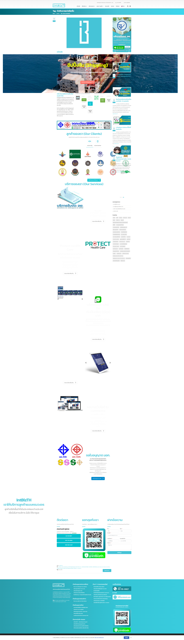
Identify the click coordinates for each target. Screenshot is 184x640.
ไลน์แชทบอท (123, 260)
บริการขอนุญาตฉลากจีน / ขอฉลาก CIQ (80, 611)
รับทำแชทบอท (115, 248)
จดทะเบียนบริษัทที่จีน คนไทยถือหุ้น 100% (81, 607)
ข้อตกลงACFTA (115, 229)
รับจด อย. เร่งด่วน (106, 567)
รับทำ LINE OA (122, 246)
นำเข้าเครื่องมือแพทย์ (71, 567)
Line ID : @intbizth (127, 2)
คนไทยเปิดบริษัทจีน (122, 229)
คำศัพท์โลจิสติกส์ (124, 232)
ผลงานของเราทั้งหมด (85, 496)
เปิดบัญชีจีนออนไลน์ (116, 260)
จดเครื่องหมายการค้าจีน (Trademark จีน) (81, 615)
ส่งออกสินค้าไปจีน (116, 251)
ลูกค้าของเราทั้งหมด (93, 180)
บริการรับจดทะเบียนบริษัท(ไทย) (79, 592)
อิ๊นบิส (72, 568)
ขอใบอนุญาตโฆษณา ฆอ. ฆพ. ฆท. (79, 588)
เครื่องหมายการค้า (125, 253)
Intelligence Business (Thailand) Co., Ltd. (105, 2)
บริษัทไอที (90, 567)
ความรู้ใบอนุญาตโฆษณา (117, 206)
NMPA (114, 224)
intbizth (59, 567)
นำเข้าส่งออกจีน (115, 241)
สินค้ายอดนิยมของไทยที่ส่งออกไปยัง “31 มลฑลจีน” (123, 100)
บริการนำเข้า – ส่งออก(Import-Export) (80, 622)
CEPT (117, 217)
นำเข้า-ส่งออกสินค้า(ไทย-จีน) (118, 208)
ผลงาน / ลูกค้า (99, 6)
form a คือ (125, 217)
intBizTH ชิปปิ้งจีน (102, 100)
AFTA (114, 217)
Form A (120, 217)
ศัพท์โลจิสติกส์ (126, 248)
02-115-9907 (119, 2)
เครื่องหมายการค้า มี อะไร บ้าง (118, 256)
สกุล (121, 528)
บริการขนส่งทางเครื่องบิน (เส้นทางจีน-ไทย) (81, 628)
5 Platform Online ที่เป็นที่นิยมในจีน (123, 128)
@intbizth (84, 99)
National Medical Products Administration (120, 222)
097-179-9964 (90, 111)
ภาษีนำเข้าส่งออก (116, 244)
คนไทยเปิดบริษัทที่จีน (116, 232)
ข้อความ (108, 543)
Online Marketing (64, 567)
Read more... (107, 570)
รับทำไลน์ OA (121, 248)
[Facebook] (128, 6)
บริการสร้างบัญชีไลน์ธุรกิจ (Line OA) (100, 588)
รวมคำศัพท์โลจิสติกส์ (123, 244)
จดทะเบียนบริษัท (124, 234)
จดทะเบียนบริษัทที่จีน (116, 236)
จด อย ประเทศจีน (116, 239)
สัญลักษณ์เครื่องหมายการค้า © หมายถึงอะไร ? (123, 159)
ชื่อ (107, 528)
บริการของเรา (91, 6)
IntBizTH (61, 565)
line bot (122, 220)
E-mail (108, 533)
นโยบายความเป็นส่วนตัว (99, 637)
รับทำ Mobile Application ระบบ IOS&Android (102, 596)
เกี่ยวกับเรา (84, 6)
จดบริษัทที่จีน (123, 236)
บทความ (112, 6)
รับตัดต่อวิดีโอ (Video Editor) (99, 586)
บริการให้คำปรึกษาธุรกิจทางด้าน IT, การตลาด (101, 602)
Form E (129, 217)
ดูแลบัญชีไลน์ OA (123, 239)
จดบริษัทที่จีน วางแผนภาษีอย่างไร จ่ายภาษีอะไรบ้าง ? (123, 75)
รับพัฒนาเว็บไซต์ (60, 568)
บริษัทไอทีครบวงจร (96, 567)
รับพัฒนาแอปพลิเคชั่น (67, 568)
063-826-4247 (84, 106)
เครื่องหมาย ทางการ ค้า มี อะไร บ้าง (119, 258)
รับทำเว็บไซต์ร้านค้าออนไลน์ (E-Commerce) (101, 592)
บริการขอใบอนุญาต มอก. (78, 590)
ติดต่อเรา (117, 6)
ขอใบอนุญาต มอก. (97, 478)
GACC (114, 220)
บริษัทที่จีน (128, 241)
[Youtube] (130, 6)
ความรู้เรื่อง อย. (116, 204)
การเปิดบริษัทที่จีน (116, 227)
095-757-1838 (108, 100)
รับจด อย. (101, 567)
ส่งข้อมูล (119, 552)
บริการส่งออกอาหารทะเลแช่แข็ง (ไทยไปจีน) (81, 626)
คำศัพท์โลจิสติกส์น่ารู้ (116, 234)
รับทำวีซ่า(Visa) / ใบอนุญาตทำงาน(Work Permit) (82, 594)
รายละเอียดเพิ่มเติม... (92, 76)
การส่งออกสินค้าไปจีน (119, 224)
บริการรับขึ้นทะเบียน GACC (78, 613)
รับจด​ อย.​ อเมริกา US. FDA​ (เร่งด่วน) (80, 601)
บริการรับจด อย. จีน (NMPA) (79, 609)
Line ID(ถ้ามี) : (122, 538)
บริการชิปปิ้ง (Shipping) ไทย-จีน (79, 624)
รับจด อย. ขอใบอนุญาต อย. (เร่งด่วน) (80, 586)
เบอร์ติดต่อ (109, 538)
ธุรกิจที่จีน (128, 239)
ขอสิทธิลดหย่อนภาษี (123, 227)
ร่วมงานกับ (107, 6)
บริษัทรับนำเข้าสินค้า (85, 567)
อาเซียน (114, 253)
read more (117, 85)
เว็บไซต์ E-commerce (77, 568)
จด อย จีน (128, 236)
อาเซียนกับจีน (119, 253)
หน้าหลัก (78, 6)
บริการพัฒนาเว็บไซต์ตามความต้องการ (100, 594)
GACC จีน (118, 220)
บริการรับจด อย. (78, 567)
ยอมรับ (126, 637)
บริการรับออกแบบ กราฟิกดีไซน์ (99, 600)
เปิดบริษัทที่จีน (128, 258)
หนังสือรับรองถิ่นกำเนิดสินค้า (125, 251)
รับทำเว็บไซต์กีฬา (97, 590)
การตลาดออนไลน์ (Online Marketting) (101, 598)
